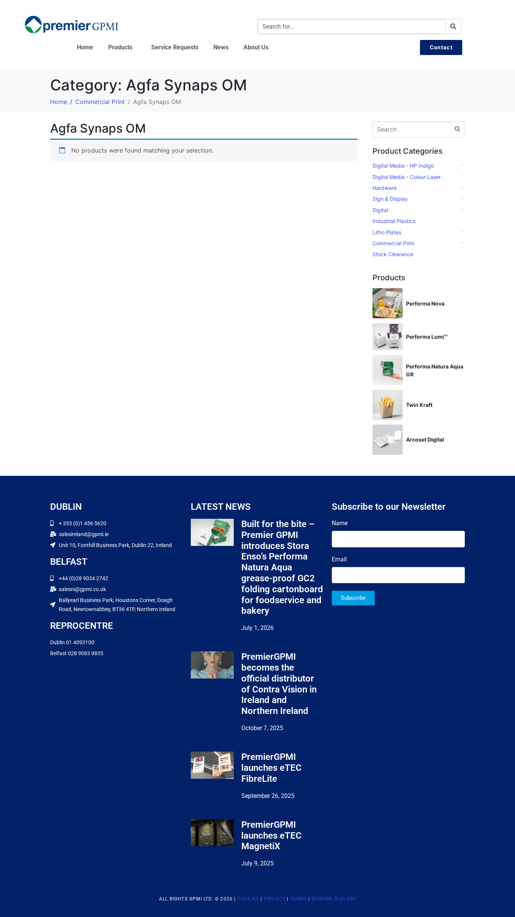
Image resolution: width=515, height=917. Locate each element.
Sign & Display (390, 199)
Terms (298, 899)
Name (340, 523)
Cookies (248, 899)
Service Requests (174, 47)
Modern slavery (333, 899)
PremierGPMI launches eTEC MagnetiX (271, 835)
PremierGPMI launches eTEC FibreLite (271, 768)
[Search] (453, 26)
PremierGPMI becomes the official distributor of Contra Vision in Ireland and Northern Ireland (279, 683)
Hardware (384, 188)
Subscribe (353, 598)
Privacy (274, 899)
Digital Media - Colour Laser (406, 177)
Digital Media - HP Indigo (403, 165)
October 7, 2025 (262, 728)
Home (85, 47)
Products (120, 47)
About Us (256, 47)
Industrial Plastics (393, 221)
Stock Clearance (392, 254)
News (220, 47)
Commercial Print (393, 243)
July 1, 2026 (257, 627)
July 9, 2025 (257, 863)
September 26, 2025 (267, 795)
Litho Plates (386, 232)
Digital (380, 210)
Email (339, 559)
